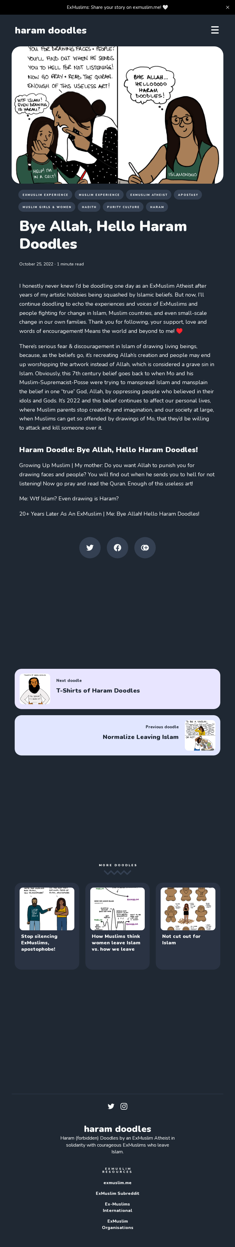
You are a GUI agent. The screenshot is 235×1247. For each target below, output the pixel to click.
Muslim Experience (99, 195)
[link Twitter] (111, 1108)
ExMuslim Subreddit (118, 1193)
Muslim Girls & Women (47, 207)
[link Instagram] (124, 1108)
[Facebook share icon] (117, 547)
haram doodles (51, 30)
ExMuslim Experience (46, 195)
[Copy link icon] (145, 547)
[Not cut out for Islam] (188, 926)
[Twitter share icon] (90, 547)
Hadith (89, 207)
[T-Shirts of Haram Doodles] (117, 689)
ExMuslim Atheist (149, 195)
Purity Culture (123, 207)
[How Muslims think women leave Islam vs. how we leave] (117, 926)
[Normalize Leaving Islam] (117, 735)
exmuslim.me (117, 1183)
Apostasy (188, 195)
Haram (157, 207)
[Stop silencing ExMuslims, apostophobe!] (47, 926)
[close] (228, 7)
